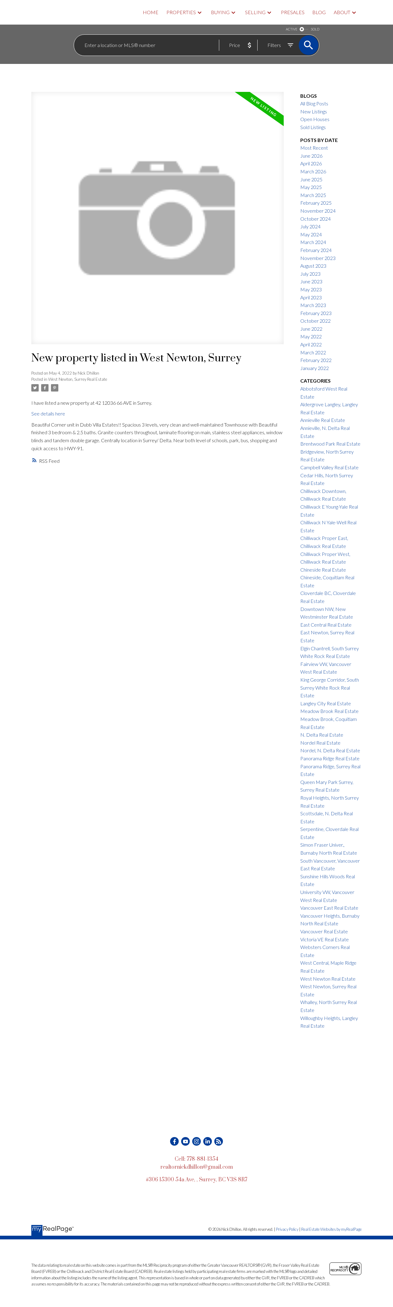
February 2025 (316, 203)
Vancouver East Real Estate (329, 908)
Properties (181, 12)
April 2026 (311, 163)
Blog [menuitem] (319, 12)
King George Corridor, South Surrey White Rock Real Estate (329, 687)
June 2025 (311, 179)
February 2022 (316, 360)
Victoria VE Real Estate (324, 939)
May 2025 (311, 187)
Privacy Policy (287, 1229)
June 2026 (311, 156)
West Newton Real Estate (328, 979)
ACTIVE (291, 29)
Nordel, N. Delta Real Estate (330, 750)
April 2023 (311, 297)
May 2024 (311, 234)
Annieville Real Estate (322, 420)
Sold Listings (313, 127)
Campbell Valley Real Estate (329, 467)
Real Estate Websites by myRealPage (331, 1229)
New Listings (313, 111)
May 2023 (311, 289)
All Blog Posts (314, 103)
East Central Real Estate (326, 625)
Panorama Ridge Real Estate (330, 758)
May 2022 (311, 336)
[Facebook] (174, 1141)
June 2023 (311, 281)
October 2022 (315, 321)
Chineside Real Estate (323, 570)
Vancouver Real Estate (324, 931)
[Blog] (218, 1141)
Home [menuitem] (150, 12)
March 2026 (313, 171)
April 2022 (311, 344)
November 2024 (318, 211)
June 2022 (311, 329)
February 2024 (316, 250)
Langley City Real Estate (325, 703)
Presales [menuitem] (293, 12)
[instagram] (196, 1141)
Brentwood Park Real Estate (330, 444)
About (342, 12)
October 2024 (315, 219)
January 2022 (314, 368)
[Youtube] (185, 1141)
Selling (255, 12)
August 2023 (313, 266)
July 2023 (310, 274)
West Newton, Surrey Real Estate (77, 379)
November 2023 (318, 258)
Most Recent (314, 148)
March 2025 (313, 195)
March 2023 (313, 305)
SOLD (315, 29)
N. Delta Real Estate (321, 735)
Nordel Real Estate (320, 743)
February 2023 (316, 313)
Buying (220, 12)
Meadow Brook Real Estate (329, 711)
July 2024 (310, 226)
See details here (48, 413)
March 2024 (313, 242)
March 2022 (313, 352)
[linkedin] (207, 1141)
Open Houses (314, 119)
